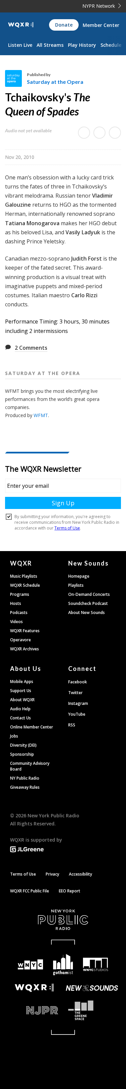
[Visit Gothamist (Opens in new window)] (63, 964)
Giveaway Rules (25, 787)
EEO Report (69, 891)
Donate (64, 25)
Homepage (78, 576)
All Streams (50, 45)
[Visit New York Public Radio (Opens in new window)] (63, 920)
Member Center (101, 25)
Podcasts (19, 612)
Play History (82, 45)
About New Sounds (86, 612)
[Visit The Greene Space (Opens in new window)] (92, 1010)
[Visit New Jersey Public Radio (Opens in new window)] (34, 1010)
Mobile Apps (21, 681)
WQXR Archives (24, 649)
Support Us (20, 690)
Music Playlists (23, 576)
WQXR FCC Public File (29, 891)
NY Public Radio (24, 778)
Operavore (20, 640)
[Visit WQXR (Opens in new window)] (34, 988)
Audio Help (20, 709)
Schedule (110, 45)
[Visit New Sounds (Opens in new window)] (92, 988)
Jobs (14, 736)
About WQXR (22, 700)
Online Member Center (31, 727)
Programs (19, 594)
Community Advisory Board (29, 766)
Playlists (76, 585)
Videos (16, 621)
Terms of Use (23, 874)
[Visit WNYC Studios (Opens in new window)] (95, 964)
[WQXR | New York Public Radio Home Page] (20, 25)
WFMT (41, 415)
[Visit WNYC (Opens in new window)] (30, 964)
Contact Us (20, 718)
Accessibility (80, 874)
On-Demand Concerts (89, 594)
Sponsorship (22, 754)
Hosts (15, 603)
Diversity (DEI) (23, 745)
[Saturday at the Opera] (16, 78)
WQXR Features (25, 631)
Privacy (52, 874)
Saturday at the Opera (55, 81)
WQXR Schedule (25, 585)
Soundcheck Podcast (88, 603)
